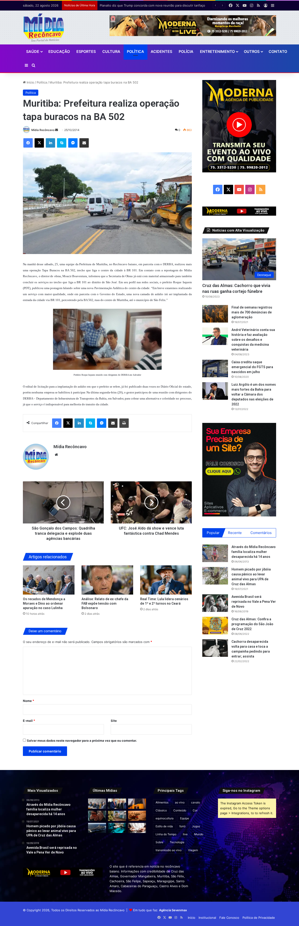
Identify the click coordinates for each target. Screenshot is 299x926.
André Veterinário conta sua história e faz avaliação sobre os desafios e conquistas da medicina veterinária (253, 339)
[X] (39, 143)
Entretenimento (217, 51)
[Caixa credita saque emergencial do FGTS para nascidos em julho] (215, 368)
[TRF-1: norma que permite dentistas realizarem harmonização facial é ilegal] (117, 828)
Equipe (184, 818)
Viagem (193, 850)
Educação (59, 51)
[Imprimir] (124, 423)
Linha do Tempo (166, 834)
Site (114, 721)
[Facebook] (28, 143)
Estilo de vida (164, 826)
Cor (195, 810)
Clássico (161, 810)
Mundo (198, 834)
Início (30, 82)
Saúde (32, 51)
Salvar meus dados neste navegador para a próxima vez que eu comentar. (82, 740)
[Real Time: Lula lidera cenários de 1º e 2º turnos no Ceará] (166, 580)
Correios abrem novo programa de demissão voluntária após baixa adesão (153, 5)
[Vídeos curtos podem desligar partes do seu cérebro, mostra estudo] (97, 816)
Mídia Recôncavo (42, 130)
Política (135, 51)
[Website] (56, 455)
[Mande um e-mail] (56, 130)
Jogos (196, 826)
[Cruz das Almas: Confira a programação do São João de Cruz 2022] (215, 625)
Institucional (207, 917)
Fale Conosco (229, 917)
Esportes (86, 51)
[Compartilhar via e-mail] (84, 143)
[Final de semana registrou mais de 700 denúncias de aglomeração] (215, 314)
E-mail (29, 721)
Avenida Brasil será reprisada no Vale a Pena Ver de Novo (253, 601)
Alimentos (162, 802)
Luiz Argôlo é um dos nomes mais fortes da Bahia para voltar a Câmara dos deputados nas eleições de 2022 (253, 394)
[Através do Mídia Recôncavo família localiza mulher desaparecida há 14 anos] (215, 553)
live (185, 834)
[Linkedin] (50, 143)
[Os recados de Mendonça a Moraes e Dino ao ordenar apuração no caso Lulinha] (49, 580)
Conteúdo (179, 810)
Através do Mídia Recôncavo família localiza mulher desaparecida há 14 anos (253, 552)
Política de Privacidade (258, 917)
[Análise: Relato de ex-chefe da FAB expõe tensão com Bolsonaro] (107, 580)
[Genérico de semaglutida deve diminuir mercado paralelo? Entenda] (137, 828)
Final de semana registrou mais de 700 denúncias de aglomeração (251, 312)
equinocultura (165, 818)
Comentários (261, 532)
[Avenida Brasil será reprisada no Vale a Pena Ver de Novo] (215, 603)
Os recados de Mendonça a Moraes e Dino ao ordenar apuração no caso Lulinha (44, 603)
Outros (252, 51)
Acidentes (161, 51)
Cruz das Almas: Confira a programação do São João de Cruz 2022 (252, 624)
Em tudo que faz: (160, 910)
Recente (235, 532)
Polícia (186, 51)
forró (182, 826)
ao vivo (180, 802)
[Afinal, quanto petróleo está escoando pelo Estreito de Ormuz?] (137, 816)
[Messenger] (73, 143)
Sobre (159, 842)
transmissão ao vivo (169, 850)
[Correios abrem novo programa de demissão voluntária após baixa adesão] (137, 804)
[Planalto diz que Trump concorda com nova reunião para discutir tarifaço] (117, 804)
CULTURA (111, 51)
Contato (278, 51)
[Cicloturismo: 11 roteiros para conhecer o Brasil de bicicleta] (117, 816)
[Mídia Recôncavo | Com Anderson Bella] (44, 27)
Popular (213, 532)
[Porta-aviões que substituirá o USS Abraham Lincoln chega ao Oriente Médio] (97, 828)
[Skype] (61, 143)
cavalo (195, 802)
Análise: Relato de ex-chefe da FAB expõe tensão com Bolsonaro (105, 603)
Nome (28, 701)
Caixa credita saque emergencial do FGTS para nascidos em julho (252, 367)
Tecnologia (177, 842)
